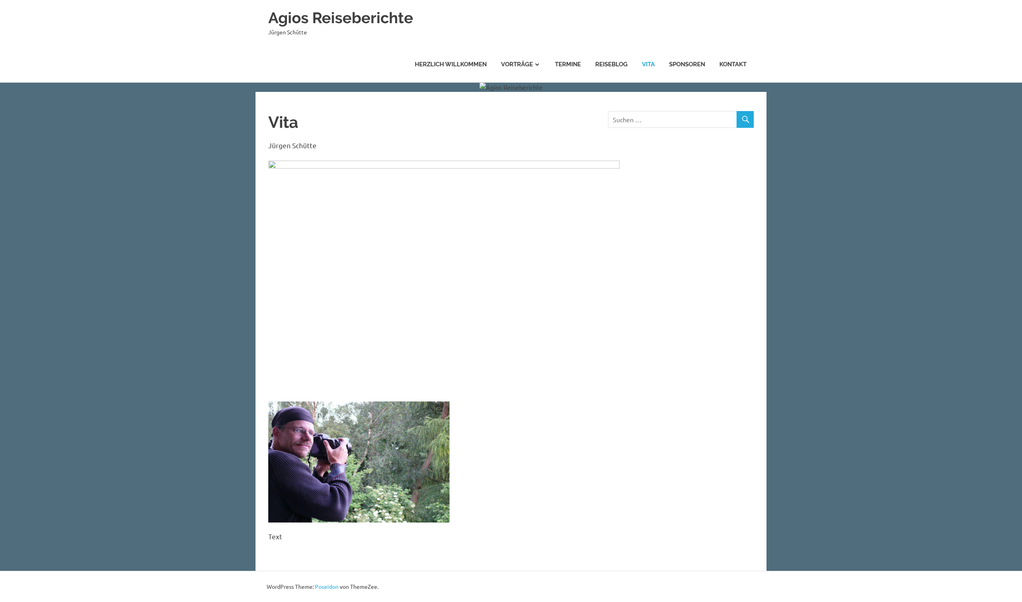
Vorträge (517, 64)
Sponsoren (687, 64)
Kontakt (733, 64)
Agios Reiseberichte (340, 18)
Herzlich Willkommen (451, 64)
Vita (648, 64)
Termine (568, 64)
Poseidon (327, 586)
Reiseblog (611, 64)
